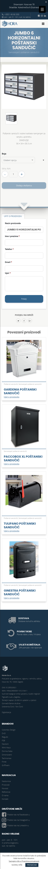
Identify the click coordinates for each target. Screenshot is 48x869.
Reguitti (5, 737)
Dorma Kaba (7, 751)
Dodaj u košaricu (24, 185)
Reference (6, 792)
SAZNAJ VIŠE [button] (17, 865)
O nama (5, 795)
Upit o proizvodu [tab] (13, 216)
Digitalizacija (6, 712)
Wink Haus (6, 747)
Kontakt (5, 799)
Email (8, 262)
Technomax (6, 758)
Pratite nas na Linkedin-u (18, 825)
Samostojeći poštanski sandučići (24, 52)
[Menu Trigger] (42, 9)
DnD (4, 733)
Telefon (9, 249)
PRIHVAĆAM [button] (32, 865)
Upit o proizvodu (11, 397)
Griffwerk (5, 765)
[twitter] (18, 320)
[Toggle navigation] (43, 24)
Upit (8, 273)
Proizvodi (5, 785)
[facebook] (24, 320)
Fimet (4, 761)
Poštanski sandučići (11, 384)
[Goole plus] (30, 320)
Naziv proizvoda (13, 223)
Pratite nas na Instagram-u (18, 820)
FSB (3, 740)
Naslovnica (6, 781)
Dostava (23, 618)
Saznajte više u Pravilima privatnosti (24, 861)
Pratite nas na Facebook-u (18, 814)
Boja (4, 153)
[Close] (46, 2)
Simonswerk (7, 754)
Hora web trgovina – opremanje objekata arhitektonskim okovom (9, 24)
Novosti (5, 788)
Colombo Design (9, 730)
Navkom (5, 744)
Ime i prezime (12, 236)
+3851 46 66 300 (11, 14)
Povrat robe (24, 631)
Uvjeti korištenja (29, 645)
